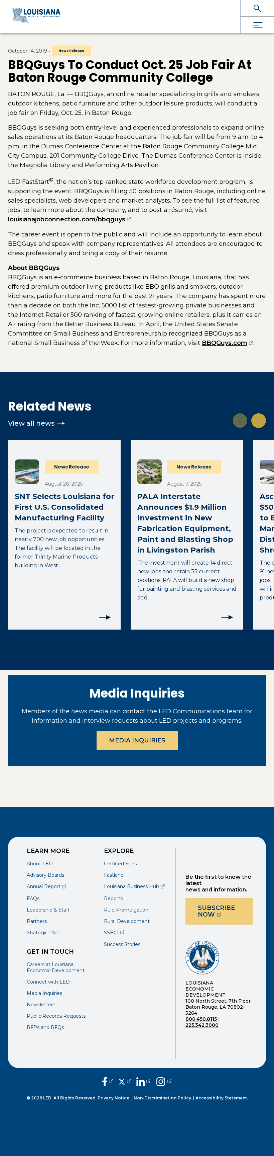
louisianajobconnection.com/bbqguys (69, 219)
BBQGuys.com (227, 343)
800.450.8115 (201, 1019)
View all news (31, 423)
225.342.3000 (202, 1025)
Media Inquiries (137, 740)
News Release (71, 50)
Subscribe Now (225, 911)
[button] (240, 420)
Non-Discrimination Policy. (163, 1097)
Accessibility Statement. (221, 1097)
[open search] (257, 8)
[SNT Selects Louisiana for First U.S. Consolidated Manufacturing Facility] (64, 535)
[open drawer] (257, 25)
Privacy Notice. (114, 1097)
